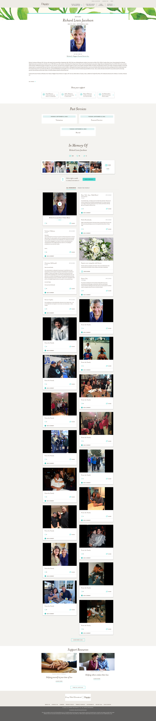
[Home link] (45, 4)
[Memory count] (70, 156)
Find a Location (96, 1)
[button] (76, 5)
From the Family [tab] (84, 188)
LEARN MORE (59, 681)
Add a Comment (86, 212)
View (107, 168)
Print (112, 1)
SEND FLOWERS (87, 271)
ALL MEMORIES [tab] (71, 188)
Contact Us (105, 1)
